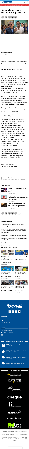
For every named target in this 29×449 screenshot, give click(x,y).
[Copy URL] (15, 17)
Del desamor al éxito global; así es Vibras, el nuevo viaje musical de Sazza (17, 190)
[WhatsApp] (6, 17)
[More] (19, 213)
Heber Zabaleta (7, 52)
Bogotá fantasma (5, 242)
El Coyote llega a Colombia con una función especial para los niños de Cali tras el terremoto (18, 197)
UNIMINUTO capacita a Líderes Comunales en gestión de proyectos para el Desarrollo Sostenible (21, 288)
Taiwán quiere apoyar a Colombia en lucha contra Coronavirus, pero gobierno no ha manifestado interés (14, 225)
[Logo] (6, 2)
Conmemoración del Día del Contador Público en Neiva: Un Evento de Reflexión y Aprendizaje (21, 258)
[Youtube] (19, 311)
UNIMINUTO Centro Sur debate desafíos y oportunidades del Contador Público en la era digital (7, 274)
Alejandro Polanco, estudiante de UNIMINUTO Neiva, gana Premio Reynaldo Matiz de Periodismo (21, 274)
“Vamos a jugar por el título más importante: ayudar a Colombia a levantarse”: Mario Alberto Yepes (16, 205)
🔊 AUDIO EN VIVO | (20, 5)
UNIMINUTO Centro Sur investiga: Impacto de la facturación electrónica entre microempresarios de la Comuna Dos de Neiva (7, 259)
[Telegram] (12, 17)
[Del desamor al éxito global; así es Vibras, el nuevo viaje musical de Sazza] (4, 190)
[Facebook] (2, 17)
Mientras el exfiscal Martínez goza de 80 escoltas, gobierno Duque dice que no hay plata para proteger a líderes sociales (14, 230)
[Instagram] (13, 311)
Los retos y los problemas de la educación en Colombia (14, 235)
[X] (9, 17)
